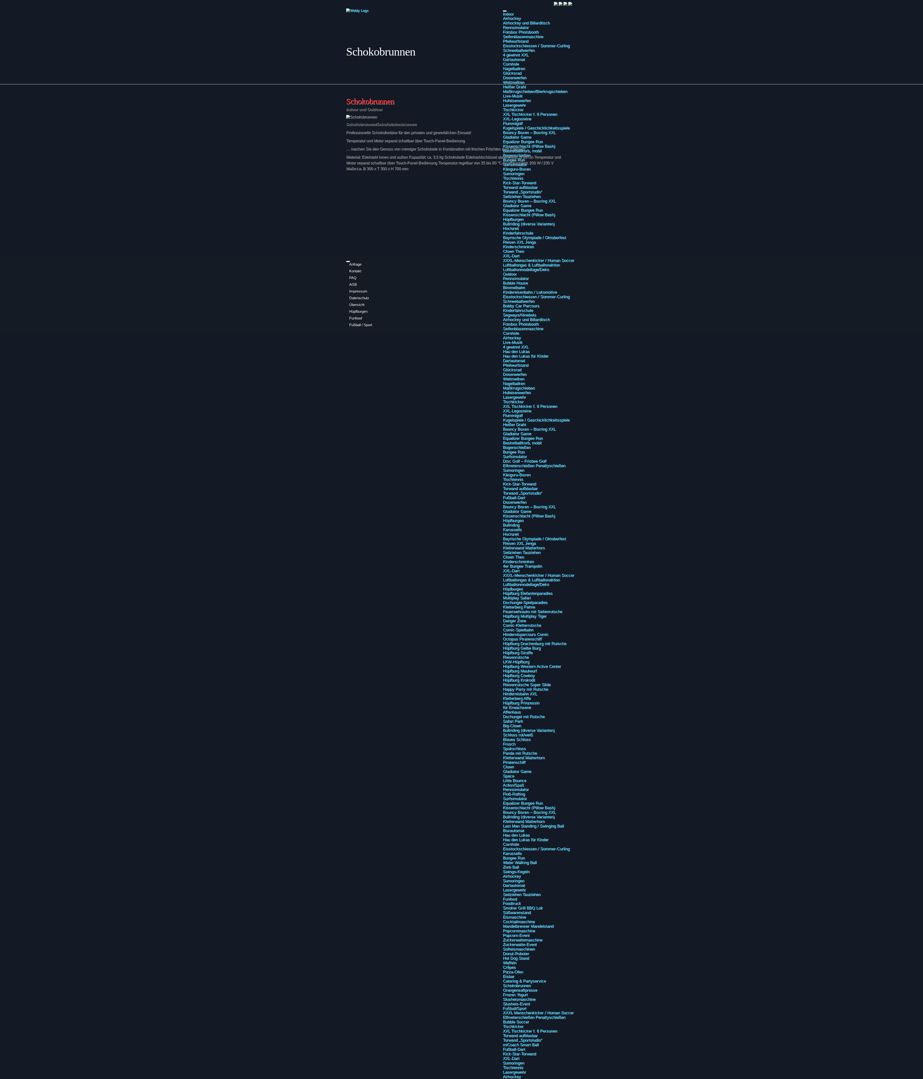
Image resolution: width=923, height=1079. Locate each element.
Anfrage (355, 264)
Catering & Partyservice (524, 981)
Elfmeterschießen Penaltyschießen (534, 465)
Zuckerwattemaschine (522, 939)
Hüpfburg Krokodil (519, 680)
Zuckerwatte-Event (520, 944)
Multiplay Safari (517, 597)
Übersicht (356, 305)
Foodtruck (512, 903)
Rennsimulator (516, 27)
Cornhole (511, 64)
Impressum (358, 291)
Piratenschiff (514, 762)
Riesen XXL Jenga (519, 543)
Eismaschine (514, 917)
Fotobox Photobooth (521, 32)
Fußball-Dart (514, 497)
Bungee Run (514, 451)
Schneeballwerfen (519, 50)
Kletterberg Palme (519, 607)
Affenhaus (512, 712)
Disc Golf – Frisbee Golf (524, 461)
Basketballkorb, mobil (522, 442)
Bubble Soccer (516, 1021)
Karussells (512, 529)
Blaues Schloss (517, 739)
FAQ (352, 278)
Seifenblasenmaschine (523, 36)
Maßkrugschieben (519, 388)
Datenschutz (359, 298)
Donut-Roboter (516, 953)
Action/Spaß (513, 785)
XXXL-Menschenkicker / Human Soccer (538, 575)
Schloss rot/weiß (518, 734)
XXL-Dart (511, 570)
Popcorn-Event (516, 935)
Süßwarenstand (517, 912)
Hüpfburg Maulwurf (520, 670)
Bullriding (511, 525)
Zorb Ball (511, 867)
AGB (353, 285)
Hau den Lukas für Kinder (526, 356)
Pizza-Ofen (513, 971)
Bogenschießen (516, 447)
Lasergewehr (514, 397)
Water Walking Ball (520, 862)
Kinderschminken (518, 561)
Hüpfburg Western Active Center (532, 666)
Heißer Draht (514, 424)
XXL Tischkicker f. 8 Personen (530, 406)
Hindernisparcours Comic (526, 634)
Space (508, 775)
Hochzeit (511, 534)
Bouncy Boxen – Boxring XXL (529, 429)
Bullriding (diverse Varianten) (529, 730)
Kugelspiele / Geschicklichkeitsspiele (536, 420)
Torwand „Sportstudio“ (522, 493)
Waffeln (509, 962)
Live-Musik (513, 342)
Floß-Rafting (514, 794)
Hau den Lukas (516, 351)
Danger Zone (514, 620)
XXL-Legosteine (517, 410)
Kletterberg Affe (517, 698)
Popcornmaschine (519, 930)
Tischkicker (513, 401)
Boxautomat (513, 830)
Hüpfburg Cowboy (519, 675)
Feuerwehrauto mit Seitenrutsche (532, 611)
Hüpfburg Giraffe (518, 652)
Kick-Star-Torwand (519, 483)
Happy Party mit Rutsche (525, 689)
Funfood (510, 899)
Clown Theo (513, 557)
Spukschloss (514, 748)
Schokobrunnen (517, 985)
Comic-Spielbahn (518, 629)
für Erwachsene (517, 707)
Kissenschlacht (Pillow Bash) (529, 515)
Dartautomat (514, 59)
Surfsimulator (515, 456)
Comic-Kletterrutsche (522, 625)
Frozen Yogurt (515, 994)
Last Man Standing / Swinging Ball (533, 825)
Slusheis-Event (516, 1003)
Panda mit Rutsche (520, 753)
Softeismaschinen (519, 949)
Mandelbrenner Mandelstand (528, 926)
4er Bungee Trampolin (522, 566)
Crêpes (509, 967)
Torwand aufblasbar (520, 488)
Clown (508, 766)
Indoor (508, 14)
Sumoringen (513, 470)
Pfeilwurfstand (515, 41)
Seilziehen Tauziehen (522, 552)
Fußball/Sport (514, 1008)
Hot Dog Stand (516, 958)
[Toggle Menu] (505, 11)
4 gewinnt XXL (516, 54)
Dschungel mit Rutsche (524, 716)
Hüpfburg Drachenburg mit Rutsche (534, 643)
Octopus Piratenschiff (522, 638)
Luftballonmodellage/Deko (526, 584)
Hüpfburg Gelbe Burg (522, 648)
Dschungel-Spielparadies (525, 602)
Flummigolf (513, 415)
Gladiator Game (517, 433)
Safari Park (513, 721)
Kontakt (355, 271)
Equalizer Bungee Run (523, 438)
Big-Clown (512, 725)
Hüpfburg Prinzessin (521, 702)
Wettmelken (513, 82)
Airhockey (512, 18)
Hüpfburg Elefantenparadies (528, 593)
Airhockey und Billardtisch (526, 22)
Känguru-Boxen (516, 474)
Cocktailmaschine (519, 921)
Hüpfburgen (513, 520)
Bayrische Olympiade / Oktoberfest (534, 538)
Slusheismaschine (519, 999)
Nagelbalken (514, 68)
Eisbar (508, 976)
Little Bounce (514, 780)
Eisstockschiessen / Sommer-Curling (536, 45)
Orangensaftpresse (520, 990)
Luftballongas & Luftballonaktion (531, 579)
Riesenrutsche (516, 657)
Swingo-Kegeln (516, 871)
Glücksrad (512, 73)
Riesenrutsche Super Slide (527, 684)
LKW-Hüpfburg (516, 661)
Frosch (509, 744)
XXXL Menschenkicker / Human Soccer (538, 1012)
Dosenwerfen (514, 77)
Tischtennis (513, 479)
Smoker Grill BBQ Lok (523, 907)
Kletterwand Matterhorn (524, 547)
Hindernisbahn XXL (520, 693)
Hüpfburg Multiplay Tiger (525, 616)
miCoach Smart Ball (521, 1044)
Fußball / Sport (360, 325)
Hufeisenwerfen (517, 392)
